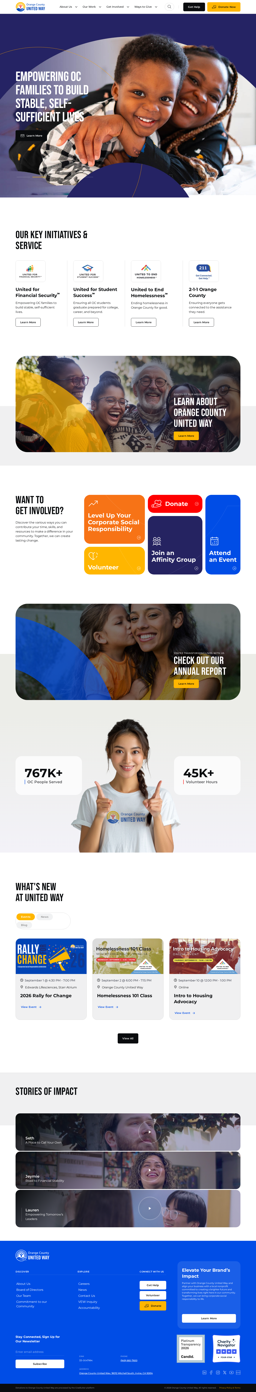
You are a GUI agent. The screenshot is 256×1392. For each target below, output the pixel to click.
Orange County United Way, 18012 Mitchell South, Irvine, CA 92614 (116, 1373)
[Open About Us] (76, 7)
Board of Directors (29, 1290)
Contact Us (86, 1296)
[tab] (25, 916)
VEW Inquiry (87, 1302)
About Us (23, 1284)
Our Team (23, 1296)
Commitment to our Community (31, 1304)
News (82, 1290)
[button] (223, 180)
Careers (84, 1284)
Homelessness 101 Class (124, 995)
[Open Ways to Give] (156, 7)
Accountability (89, 1308)
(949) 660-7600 (129, 1360)
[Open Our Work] (100, 7)
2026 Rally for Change (46, 995)
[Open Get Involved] (128, 7)
